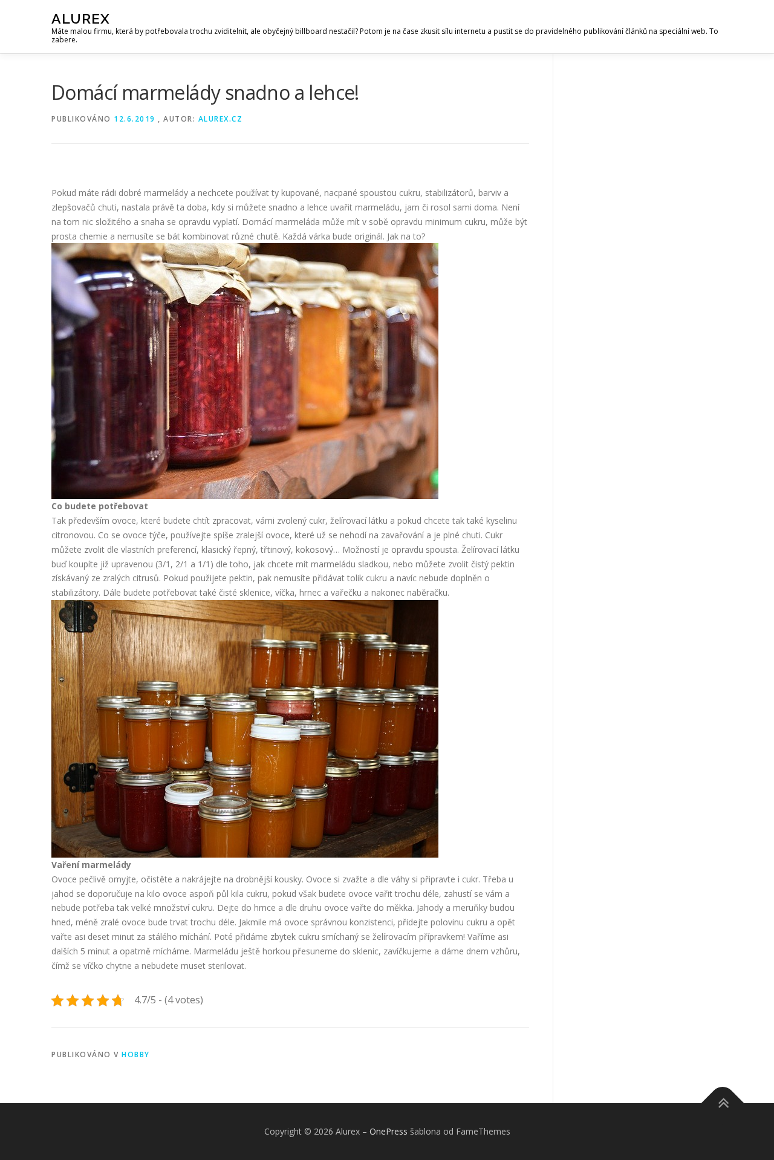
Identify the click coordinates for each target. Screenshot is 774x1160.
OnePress (388, 1131)
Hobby (136, 1054)
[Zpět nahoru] (722, 1103)
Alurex (80, 18)
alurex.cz (220, 119)
